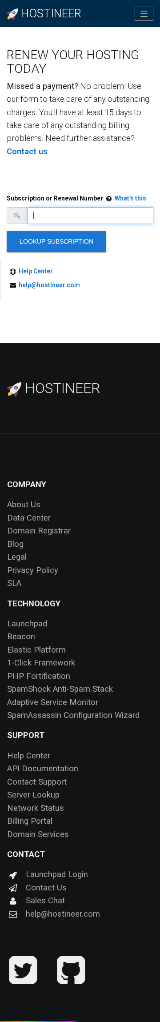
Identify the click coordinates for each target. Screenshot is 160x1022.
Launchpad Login (57, 874)
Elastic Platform (36, 649)
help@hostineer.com (49, 285)
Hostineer (60, 388)
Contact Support (37, 781)
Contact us (27, 151)
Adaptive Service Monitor (52, 702)
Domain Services (38, 834)
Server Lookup (33, 794)
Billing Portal (29, 821)
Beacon (21, 636)
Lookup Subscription (56, 241)
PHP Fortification (38, 676)
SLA (14, 583)
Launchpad (27, 623)
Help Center (36, 271)
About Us (23, 504)
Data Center (29, 517)
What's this (130, 198)
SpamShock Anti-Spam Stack (60, 688)
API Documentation (42, 768)
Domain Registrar (39, 530)
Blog (15, 544)
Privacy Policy (32, 570)
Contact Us (46, 887)
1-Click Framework (41, 662)
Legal (17, 556)
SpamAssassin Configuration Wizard (73, 715)
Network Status (35, 808)
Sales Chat (45, 900)
